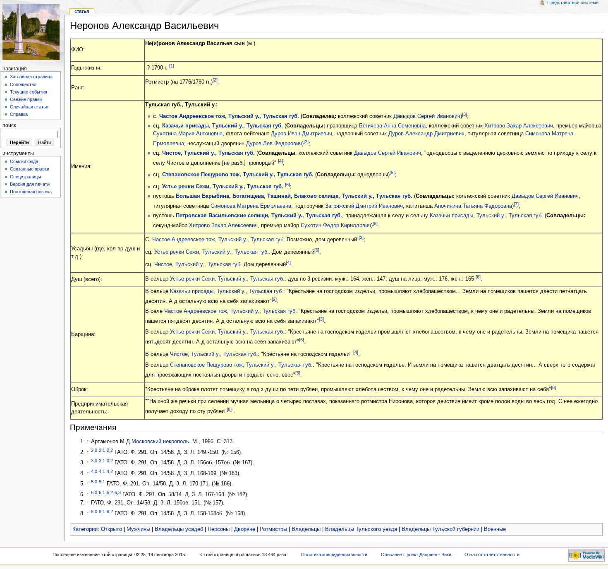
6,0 (94, 492)
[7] (516, 204)
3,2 (110, 460)
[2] (215, 79)
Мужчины (138, 529)
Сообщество (23, 84)
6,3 (118, 492)
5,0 (94, 481)
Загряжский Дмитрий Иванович (364, 206)
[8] (375, 223)
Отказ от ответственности (491, 554)
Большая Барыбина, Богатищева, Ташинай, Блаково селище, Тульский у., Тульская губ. (294, 196)
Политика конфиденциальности (334, 554)
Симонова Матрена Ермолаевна (251, 206)
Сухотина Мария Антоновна (188, 134)
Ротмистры (273, 529)
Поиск (9, 125)
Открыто (111, 529)
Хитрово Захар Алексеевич (518, 126)
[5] (392, 172)
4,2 (110, 471)
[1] (171, 65)
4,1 (102, 471)
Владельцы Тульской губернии (440, 529)
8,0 (94, 511)
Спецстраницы (25, 176)
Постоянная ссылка (31, 191)
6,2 (110, 492)
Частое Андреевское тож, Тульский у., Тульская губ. (229, 116)
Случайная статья (29, 106)
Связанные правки (29, 168)
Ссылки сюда (24, 161)
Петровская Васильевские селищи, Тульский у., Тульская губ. (259, 215)
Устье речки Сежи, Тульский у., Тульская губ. (222, 187)
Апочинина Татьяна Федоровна (473, 206)
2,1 (102, 450)
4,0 (94, 471)
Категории (85, 529)
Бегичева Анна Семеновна (392, 126)
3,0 (94, 460)
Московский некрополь (160, 441)
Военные (495, 529)
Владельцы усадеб (179, 529)
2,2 (110, 450)
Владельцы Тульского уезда (361, 529)
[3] (464, 114)
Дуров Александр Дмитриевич (426, 134)
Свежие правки (26, 99)
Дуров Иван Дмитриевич (301, 134)
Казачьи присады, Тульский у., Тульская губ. (222, 126)
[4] (280, 160)
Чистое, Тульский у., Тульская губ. (208, 153)
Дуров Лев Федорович (274, 143)
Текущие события (28, 91)
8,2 (110, 511)
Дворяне (244, 529)
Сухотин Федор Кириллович (336, 225)
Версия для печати (30, 184)
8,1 (102, 511)
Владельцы (306, 529)
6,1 (102, 492)
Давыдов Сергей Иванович (426, 116)
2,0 (94, 450)
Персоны (219, 529)
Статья (81, 11)
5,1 (102, 481)
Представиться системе (572, 2)
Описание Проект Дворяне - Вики (416, 554)
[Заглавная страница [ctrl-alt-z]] (32, 32)
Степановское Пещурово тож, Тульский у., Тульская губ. (238, 175)
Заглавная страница (31, 76)
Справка (19, 114)
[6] (287, 184)
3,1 (102, 460)
